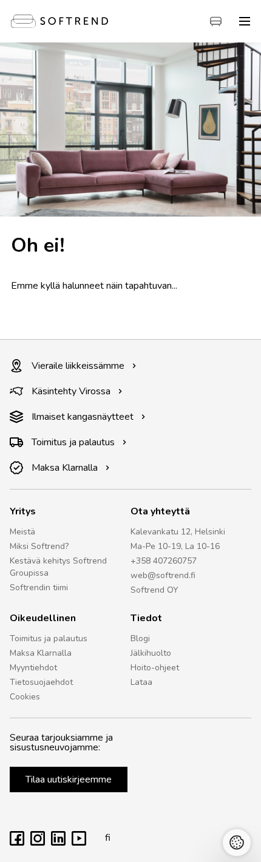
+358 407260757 (163, 561)
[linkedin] (58, 842)
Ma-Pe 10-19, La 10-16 (175, 546)
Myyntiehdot (33, 667)
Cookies (25, 696)
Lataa (141, 682)
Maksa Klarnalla (65, 467)
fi (107, 838)
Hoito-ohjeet (154, 667)
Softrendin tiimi (39, 587)
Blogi (140, 638)
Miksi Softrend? (39, 546)
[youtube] (79, 842)
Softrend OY (154, 590)
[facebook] (17, 842)
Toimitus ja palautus (73, 442)
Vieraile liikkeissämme (78, 365)
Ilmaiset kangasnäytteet (83, 416)
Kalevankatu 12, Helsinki (177, 531)
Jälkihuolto (150, 653)
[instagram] (37, 842)
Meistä (22, 531)
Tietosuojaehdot (41, 682)
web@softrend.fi (162, 575)
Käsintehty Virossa (71, 391)
